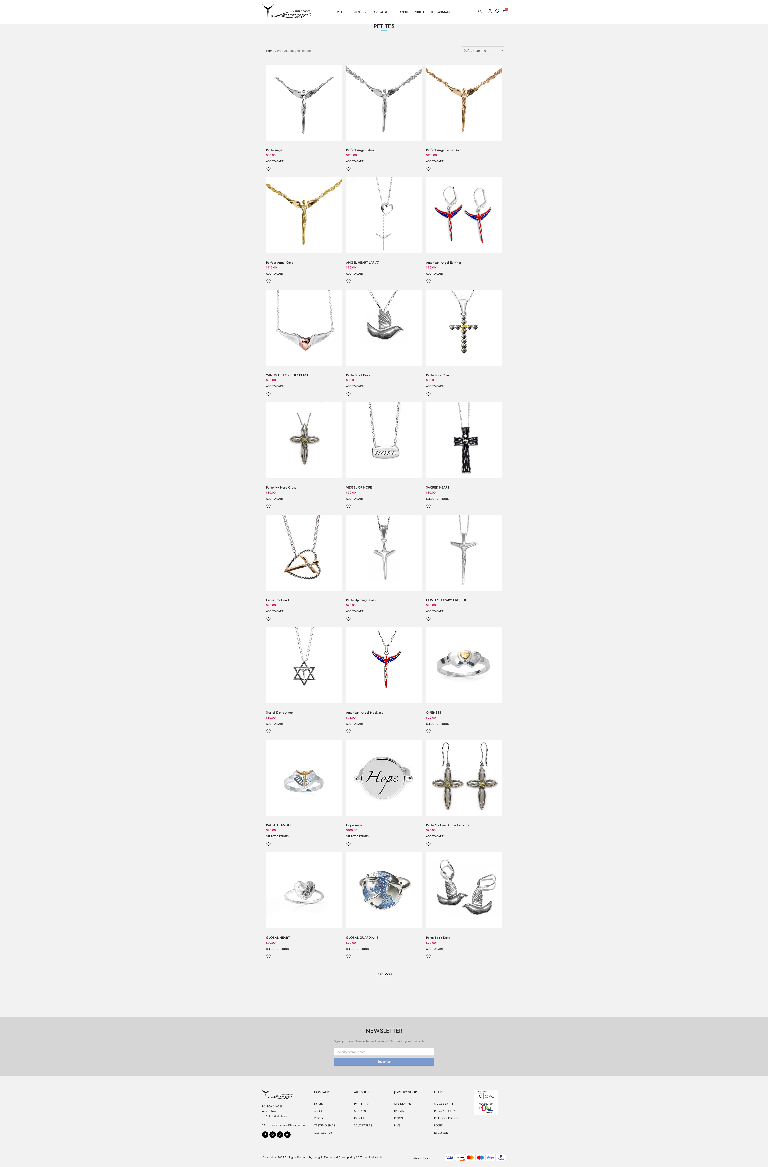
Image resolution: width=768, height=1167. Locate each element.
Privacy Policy (445, 1111)
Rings (398, 1118)
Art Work (381, 12)
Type (340, 12)
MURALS (360, 1111)
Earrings (401, 1111)
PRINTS (359, 1118)
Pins (397, 1125)
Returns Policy (446, 1118)
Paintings (361, 1104)
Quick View (304, 141)
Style (358, 12)
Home (318, 1104)
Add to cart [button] (275, 161)
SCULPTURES (363, 1125)
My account (443, 1104)
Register (441, 1132)
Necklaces (402, 1104)
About (403, 12)
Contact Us (323, 1132)
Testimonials (440, 12)
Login (438, 1125)
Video (419, 12)
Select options (437, 498)
